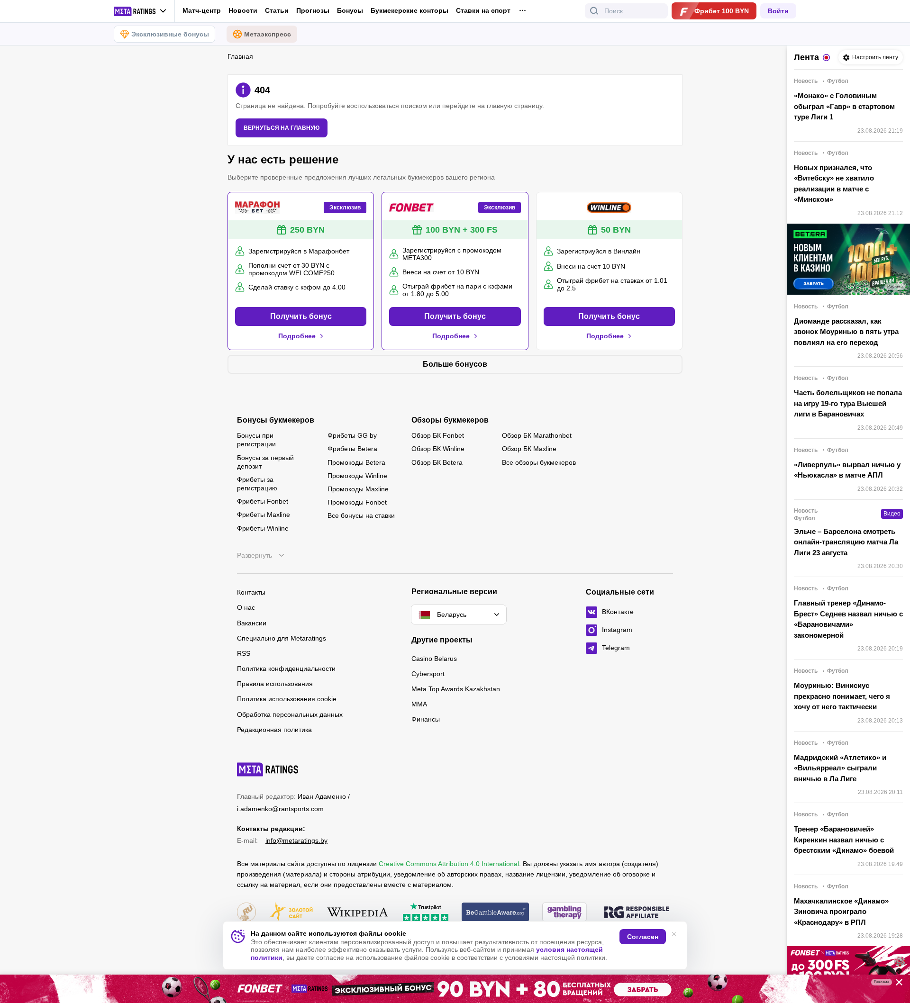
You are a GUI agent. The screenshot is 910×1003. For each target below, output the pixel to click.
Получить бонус (301, 316)
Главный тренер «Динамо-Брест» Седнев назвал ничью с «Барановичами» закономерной (848, 619)
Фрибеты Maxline (263, 514)
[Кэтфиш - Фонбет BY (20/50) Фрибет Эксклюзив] (455, 989)
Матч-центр (201, 10)
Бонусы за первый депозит (265, 462)
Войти (778, 11)
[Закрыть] (895, 984)
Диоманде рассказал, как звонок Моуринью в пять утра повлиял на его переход (846, 331)
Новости (242, 10)
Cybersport (428, 674)
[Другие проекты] (140, 11)
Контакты (251, 592)
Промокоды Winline (357, 475)
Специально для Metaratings (281, 638)
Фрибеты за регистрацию (257, 484)
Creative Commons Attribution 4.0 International (449, 863)
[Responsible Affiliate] (636, 913)
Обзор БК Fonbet (437, 435)
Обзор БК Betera (437, 462)
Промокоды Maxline (358, 489)
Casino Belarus (434, 658)
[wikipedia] (358, 913)
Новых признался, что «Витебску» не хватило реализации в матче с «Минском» (834, 183)
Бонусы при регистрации (256, 440)
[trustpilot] (425, 913)
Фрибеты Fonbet (262, 501)
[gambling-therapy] (564, 913)
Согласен (642, 936)
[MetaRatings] (268, 769)
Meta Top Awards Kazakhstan (455, 689)
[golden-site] (291, 913)
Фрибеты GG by (352, 435)
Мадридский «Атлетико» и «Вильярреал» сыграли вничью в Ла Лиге (840, 768)
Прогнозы (312, 10)
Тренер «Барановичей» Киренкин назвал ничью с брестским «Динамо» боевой (844, 839)
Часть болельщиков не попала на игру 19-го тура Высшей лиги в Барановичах (848, 403)
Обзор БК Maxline (529, 448)
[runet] (246, 913)
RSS (243, 653)
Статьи (277, 10)
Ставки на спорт (483, 10)
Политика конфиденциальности (286, 668)
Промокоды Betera (356, 462)
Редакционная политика (274, 729)
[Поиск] (594, 10)
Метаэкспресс (267, 34)
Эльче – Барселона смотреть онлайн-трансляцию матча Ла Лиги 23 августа (846, 542)
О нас (246, 607)
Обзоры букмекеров (450, 420)
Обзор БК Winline (437, 448)
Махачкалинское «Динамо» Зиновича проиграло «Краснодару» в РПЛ (841, 911)
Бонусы (350, 10)
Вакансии (251, 623)
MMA (419, 704)
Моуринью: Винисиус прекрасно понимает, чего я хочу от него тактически (842, 696)
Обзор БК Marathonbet (537, 435)
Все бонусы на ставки (361, 515)
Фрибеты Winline (263, 528)
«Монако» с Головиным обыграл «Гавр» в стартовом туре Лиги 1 (844, 106)
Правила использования (275, 683)
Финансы (425, 719)
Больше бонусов (455, 364)
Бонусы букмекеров (275, 420)
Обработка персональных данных (290, 714)
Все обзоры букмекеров (539, 462)
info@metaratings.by (296, 840)
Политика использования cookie (287, 699)
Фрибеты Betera (352, 448)
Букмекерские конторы (409, 10)
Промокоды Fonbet (357, 502)
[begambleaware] (495, 913)
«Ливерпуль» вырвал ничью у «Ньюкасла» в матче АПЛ (847, 470)
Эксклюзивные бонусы (170, 34)
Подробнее (297, 336)
